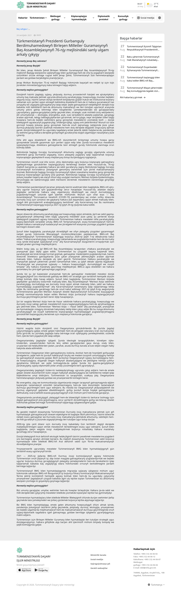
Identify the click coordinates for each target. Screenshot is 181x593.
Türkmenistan (37, 17)
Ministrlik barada (98, 555)
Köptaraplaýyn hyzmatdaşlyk (79, 18)
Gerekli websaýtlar (99, 568)
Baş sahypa (22, 29)
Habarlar (23, 17)
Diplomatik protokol (104, 18)
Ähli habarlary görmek (131, 97)
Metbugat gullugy (55, 18)
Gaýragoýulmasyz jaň (100, 563)
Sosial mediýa (147, 17)
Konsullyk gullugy (123, 18)
